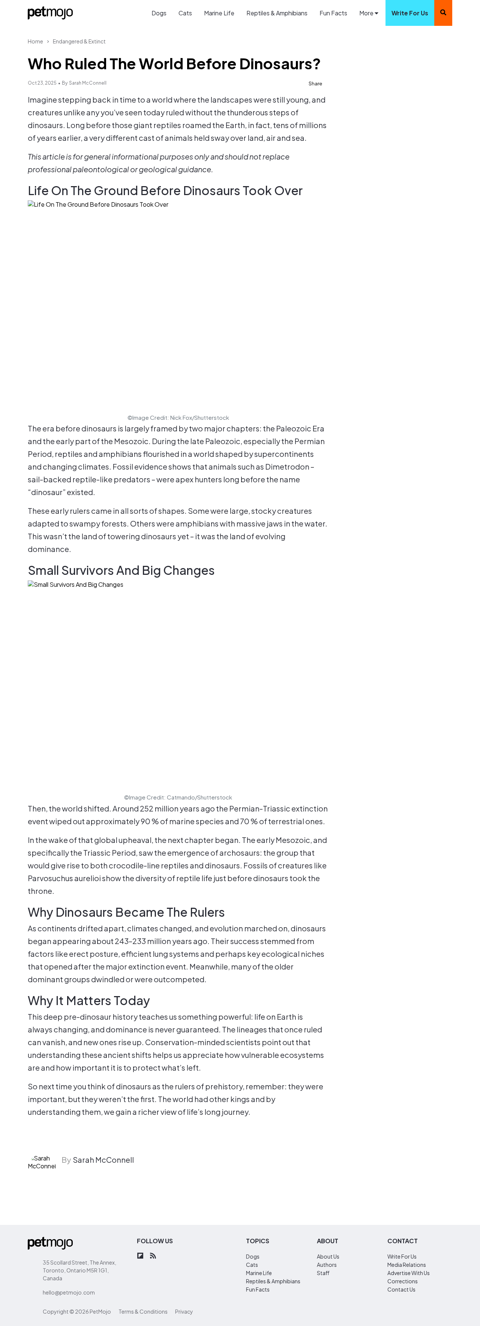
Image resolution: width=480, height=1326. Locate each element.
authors (327, 1264)
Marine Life (219, 13)
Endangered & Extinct (79, 41)
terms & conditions (143, 1311)
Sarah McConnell (87, 83)
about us (328, 1256)
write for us (410, 13)
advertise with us (408, 1272)
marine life (259, 1272)
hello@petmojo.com (69, 1292)
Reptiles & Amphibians (277, 13)
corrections (402, 1281)
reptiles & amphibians (273, 1281)
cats (252, 1264)
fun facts (258, 1289)
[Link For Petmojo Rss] (153, 1256)
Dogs (159, 13)
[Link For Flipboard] (140, 1256)
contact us (401, 1289)
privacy (184, 1311)
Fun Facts (333, 13)
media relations (406, 1264)
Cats (185, 13)
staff (323, 1272)
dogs (253, 1256)
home (35, 41)
